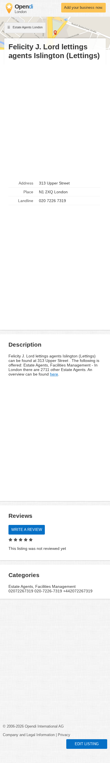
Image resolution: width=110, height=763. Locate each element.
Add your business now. (83, 8)
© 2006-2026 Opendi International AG (33, 726)
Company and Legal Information (29, 735)
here (54, 374)
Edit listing (87, 744)
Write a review (26, 530)
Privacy (64, 735)
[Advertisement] (55, 119)
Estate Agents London (27, 27)
